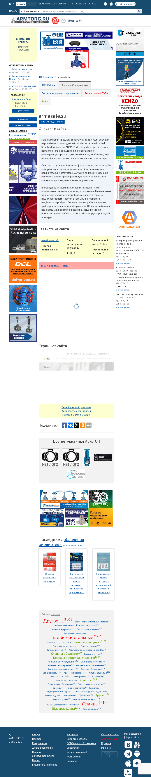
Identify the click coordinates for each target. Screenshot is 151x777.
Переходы (58, 687)
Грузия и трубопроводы (23, 85)
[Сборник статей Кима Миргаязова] (49, 561)
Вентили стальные (87, 625)
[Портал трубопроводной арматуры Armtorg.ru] (30, 20)
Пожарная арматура (77, 687)
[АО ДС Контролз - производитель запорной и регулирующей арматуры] (23, 209)
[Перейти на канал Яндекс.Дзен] (137, 762)
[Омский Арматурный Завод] (71, 458)
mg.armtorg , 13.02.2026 (19, 72)
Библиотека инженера (44, 764)
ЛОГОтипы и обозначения (81, 743)
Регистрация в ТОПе (96, 93)
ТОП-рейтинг (74, 756)
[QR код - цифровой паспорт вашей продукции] (101, 517)
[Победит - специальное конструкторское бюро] (23, 239)
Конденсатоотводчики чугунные (63, 669)
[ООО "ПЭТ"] (50, 458)
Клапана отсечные (93, 654)
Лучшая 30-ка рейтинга (75, 85)
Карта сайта (132, 737)
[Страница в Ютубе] (137, 743)
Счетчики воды (52, 695)
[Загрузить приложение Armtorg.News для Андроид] (137, 753)
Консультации (39, 743)
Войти (45, 101)
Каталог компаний (77, 752)
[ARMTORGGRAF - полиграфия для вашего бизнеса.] (130, 219)
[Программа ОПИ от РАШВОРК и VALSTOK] (77, 59)
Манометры (98, 676)
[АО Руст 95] (101, 498)
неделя (53, 265)
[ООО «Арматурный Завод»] (23, 170)
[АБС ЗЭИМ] (130, 71)
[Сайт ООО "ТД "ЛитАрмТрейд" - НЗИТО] (103, 458)
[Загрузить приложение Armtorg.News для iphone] (128, 762)
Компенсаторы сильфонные (60, 665)
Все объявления (17, 135)
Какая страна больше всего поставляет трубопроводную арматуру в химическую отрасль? (23, 99)
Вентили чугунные (62, 629)
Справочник (73, 747)
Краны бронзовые (52, 672)
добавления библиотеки (61, 542)
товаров (55, 614)
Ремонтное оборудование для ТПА (90, 691)
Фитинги (74, 704)
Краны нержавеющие (75, 672)
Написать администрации (76, 414)
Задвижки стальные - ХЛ (59, 642)
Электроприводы (91, 708)
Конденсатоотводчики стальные (91, 665)
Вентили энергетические (89, 629)
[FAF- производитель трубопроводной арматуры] (52, 40)
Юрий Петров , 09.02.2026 (20, 89)
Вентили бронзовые (63, 625)
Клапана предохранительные (76, 657)
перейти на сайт (50, 240)
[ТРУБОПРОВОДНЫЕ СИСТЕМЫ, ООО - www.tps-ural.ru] (76, 474)
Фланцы (94, 703)
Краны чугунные (80, 676)
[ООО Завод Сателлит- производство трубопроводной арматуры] (130, 42)
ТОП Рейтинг (49, 85)
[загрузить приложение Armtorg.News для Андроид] (105, 3)
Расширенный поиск (19, 138)
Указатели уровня (61, 699)
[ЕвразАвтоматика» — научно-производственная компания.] (77, 517)
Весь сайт (75, 20)
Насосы (73, 680)
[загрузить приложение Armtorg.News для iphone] (111, 3)
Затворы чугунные (56, 649)
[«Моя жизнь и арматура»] (76, 561)
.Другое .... (57, 620)
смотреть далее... (123, 263)
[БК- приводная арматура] (23, 268)
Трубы (102, 695)
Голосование (17, 95)
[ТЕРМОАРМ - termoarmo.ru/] (87, 458)
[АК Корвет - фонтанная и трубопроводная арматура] (23, 298)
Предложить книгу (73, 545)
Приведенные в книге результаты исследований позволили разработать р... (103, 584)
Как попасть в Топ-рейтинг (76, 411)
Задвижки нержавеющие (76, 632)
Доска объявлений (18, 131)
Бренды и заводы (77, 738)
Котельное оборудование (92, 669)
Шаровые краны (66, 708)
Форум (36, 734)
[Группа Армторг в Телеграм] (128, 753)
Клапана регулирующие (63, 661)
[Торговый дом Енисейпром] (64, 498)
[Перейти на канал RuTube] (128, 772)
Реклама (106, 747)
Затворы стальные (90, 646)
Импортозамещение (22, 69)
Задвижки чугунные (89, 642)
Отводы (88, 680)
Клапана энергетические (92, 661)
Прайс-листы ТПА (124, 237)
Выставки (72, 761)
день (43, 265)
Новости (36, 738)
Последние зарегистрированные (60, 93)
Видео (36, 760)
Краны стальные (99, 672)
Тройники (86, 695)
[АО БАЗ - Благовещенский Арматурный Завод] (130, 130)
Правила (106, 743)
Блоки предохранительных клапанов (92, 621)
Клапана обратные (66, 653)
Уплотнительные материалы (86, 699)
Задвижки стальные (76, 637)
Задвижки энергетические (65, 646)
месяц (64, 265)
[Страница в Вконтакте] (128, 743)
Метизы (61, 680)
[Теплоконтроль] (23, 327)
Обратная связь (110, 734)
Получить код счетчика (52, 121)
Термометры (70, 695)
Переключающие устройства (91, 684)
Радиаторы (95, 687)
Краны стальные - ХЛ (58, 676)
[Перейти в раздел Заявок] (23, 44)
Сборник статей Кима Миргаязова (49, 577)
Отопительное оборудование (61, 684)
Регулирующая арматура (58, 691)
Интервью (72, 734)
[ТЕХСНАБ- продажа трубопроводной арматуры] (89, 40)
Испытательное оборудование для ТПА (87, 649)
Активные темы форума (21, 65)
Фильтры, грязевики (56, 704)
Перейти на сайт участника (76, 407)
